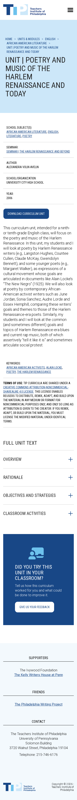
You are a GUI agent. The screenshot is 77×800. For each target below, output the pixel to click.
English (53, 132)
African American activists (25, 367)
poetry (11, 372)
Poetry (27, 136)
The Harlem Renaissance (34, 372)
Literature (13, 136)
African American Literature (26, 132)
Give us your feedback (34, 607)
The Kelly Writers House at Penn (38, 675)
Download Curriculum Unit (26, 213)
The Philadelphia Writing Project (38, 704)
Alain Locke (54, 367)
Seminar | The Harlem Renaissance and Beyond (38, 151)
